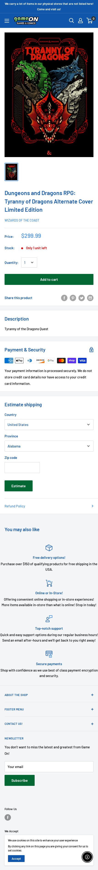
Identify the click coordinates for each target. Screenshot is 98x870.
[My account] (80, 20)
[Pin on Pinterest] (73, 297)
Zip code (11, 457)
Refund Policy (15, 506)
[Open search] (71, 20)
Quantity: (11, 262)
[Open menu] (7, 21)
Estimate (18, 486)
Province (11, 436)
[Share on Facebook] (64, 297)
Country (10, 414)
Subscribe (19, 780)
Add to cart (49, 279)
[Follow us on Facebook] (8, 817)
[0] (90, 20)
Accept (16, 858)
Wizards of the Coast (22, 220)
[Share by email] (90, 297)
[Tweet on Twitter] (81, 297)
